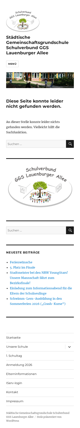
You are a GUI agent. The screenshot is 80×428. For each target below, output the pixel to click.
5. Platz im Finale (22, 267)
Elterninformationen (21, 374)
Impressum (14, 401)
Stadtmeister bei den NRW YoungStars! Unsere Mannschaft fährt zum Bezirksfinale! (39, 278)
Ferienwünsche (21, 262)
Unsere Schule (17, 346)
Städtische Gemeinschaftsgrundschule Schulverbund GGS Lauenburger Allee (37, 45)
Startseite (13, 337)
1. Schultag (14, 356)
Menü (12, 63)
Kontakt (12, 392)
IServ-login (14, 383)
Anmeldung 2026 (19, 365)
